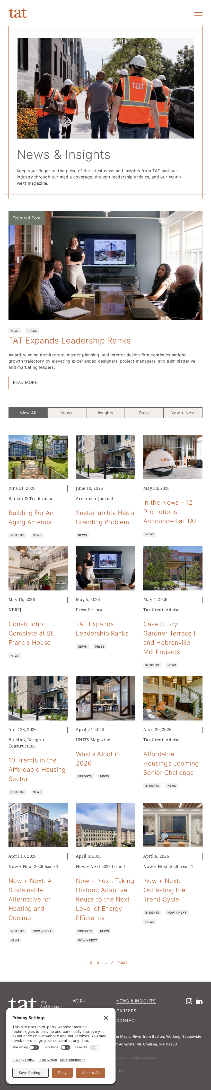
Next (122, 962)
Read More (25, 382)
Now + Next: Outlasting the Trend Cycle (164, 890)
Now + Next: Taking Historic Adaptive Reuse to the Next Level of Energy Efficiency (105, 899)
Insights (105, 413)
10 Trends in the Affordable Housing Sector (37, 769)
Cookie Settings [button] (142, 1058)
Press (144, 413)
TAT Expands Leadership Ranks (69, 340)
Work (79, 1001)
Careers (126, 1011)
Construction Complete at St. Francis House (31, 633)
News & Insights (136, 1001)
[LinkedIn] (199, 1001)
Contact (127, 1020)
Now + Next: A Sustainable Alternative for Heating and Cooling (30, 899)
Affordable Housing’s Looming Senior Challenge (171, 763)
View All (28, 413)
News (66, 413)
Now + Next (183, 413)
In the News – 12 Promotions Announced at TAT (170, 511)
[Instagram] (189, 1001)
